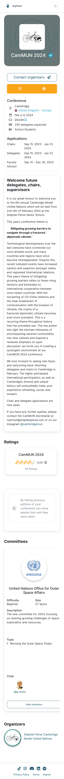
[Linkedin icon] (38, 768)
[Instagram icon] (25, 768)
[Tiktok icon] (19, 768)
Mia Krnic (20, 692)
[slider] (25, 462)
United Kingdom (28, 110)
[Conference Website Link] (44, 89)
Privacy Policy (21, 774)
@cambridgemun (31, 424)
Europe (46, 110)
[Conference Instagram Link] (20, 89)
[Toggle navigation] (55, 6)
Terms (36, 774)
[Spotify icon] (44, 768)
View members (34, 704)
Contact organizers (29, 77)
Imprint (47, 774)
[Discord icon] (32, 768)
